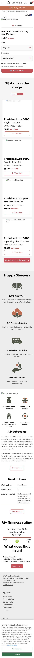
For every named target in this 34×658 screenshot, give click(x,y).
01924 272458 (10, 580)
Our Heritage (8, 607)
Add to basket (18, 71)
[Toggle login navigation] (25, 2)
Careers (6, 610)
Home (3, 11)
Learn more (17, 566)
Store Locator (8, 596)
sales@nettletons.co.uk (15, 582)
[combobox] (17, 48)
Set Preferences (17, 649)
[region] (17, 639)
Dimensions (18, 25)
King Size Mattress (22, 11)
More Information (12, 645)
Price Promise (8, 605)
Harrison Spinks (11, 11)
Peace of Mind (8, 599)
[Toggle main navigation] (3, 2)
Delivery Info (8, 602)
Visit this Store (8, 585)
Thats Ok (17, 654)
